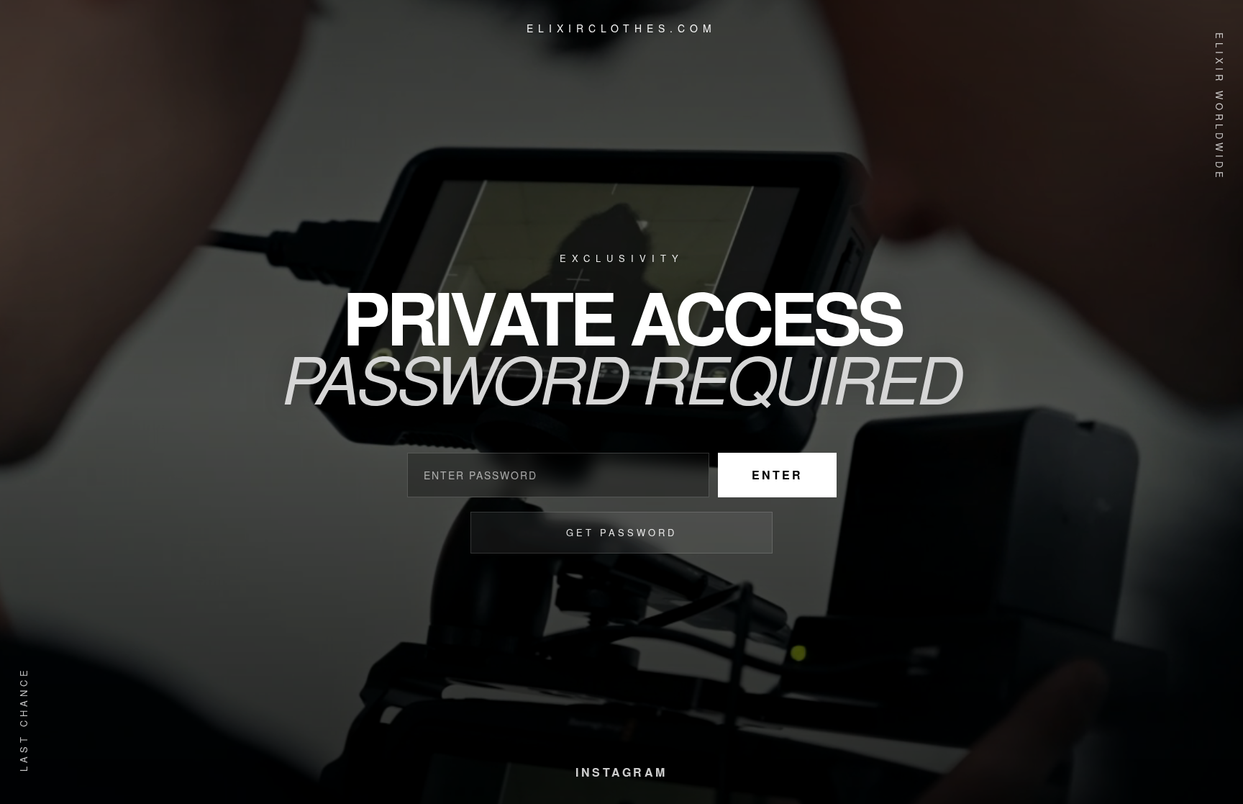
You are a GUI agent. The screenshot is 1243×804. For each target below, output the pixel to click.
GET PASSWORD (621, 532)
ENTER (777, 474)
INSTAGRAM (621, 772)
